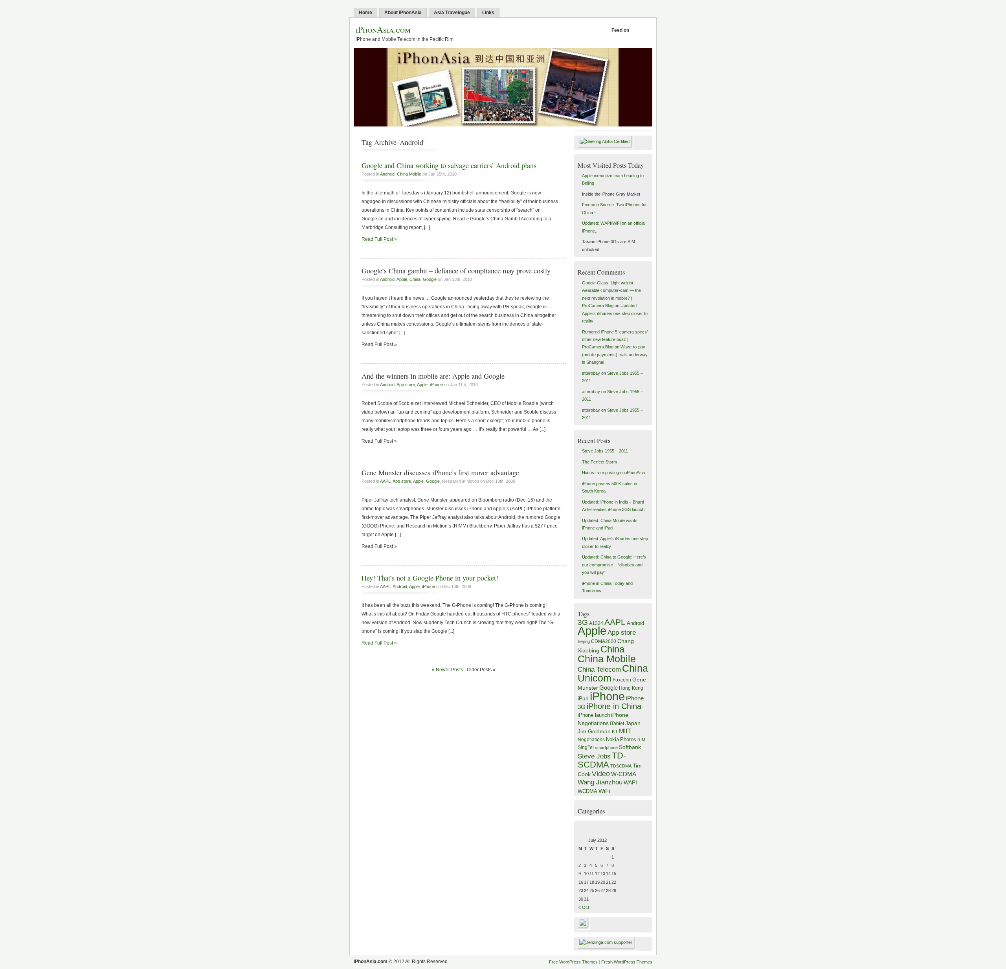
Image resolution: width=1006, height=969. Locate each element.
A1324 (596, 623)
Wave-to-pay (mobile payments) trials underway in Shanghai (615, 354)
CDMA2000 (603, 641)
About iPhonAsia (403, 12)
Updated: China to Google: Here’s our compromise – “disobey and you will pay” (614, 565)
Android (387, 174)
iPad (583, 698)
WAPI (630, 783)
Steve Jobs (594, 756)
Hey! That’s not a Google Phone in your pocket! (430, 577)
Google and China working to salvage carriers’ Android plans (449, 165)
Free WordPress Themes (573, 962)
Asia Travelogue (452, 12)
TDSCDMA (621, 766)
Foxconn (622, 680)
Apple (402, 279)
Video (601, 774)
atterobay (591, 373)
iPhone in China (614, 706)
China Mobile (409, 174)
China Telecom (599, 669)
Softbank (630, 747)
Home (365, 12)
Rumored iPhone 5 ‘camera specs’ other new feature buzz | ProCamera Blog (615, 340)
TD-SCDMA (602, 760)
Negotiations (591, 739)
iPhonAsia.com (383, 29)
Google (430, 279)
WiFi (604, 791)
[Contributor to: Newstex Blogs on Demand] (584, 928)
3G (583, 622)
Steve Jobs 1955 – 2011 (605, 451)
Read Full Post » (379, 239)
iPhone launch (594, 715)
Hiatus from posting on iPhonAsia (613, 472)
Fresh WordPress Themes (626, 962)
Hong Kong (631, 688)
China (414, 279)
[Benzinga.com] (607, 942)
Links (488, 12)
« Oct (583, 907)
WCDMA (587, 791)
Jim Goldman (594, 731)
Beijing (584, 641)
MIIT (625, 731)
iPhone (436, 384)
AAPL (385, 481)
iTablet (617, 723)
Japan (633, 723)
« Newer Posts (447, 669)
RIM (641, 739)
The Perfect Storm (599, 462)
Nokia (612, 739)
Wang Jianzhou (600, 782)
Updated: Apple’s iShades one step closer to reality (615, 313)
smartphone (606, 747)
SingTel (586, 747)
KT (615, 731)
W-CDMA (623, 774)
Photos (628, 739)
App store (406, 384)
